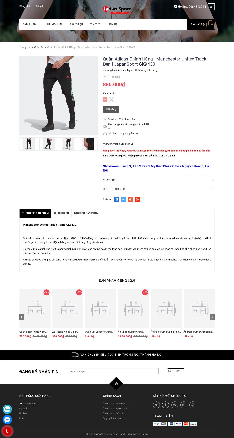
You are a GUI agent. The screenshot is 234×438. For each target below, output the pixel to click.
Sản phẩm (30, 24)
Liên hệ (112, 24)
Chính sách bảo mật (114, 403)
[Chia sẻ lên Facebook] (116, 199)
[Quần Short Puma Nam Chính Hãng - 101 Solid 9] (35, 308)
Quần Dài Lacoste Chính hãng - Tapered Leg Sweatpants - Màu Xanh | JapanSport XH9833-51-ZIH (99, 331)
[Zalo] (7, 409)
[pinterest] (174, 405)
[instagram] (183, 405)
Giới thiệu (76, 24)
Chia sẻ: (107, 199)
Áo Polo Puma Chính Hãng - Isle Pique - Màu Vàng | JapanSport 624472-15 (166, 331)
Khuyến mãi (54, 24)
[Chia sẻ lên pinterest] (130, 199)
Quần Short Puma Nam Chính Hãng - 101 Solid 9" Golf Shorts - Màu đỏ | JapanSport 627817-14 (33, 331)
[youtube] (192, 405)
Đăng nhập (25, 6)
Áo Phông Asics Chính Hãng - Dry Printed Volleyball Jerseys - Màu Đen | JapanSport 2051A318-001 (66, 331)
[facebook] (165, 405)
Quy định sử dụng (112, 418)
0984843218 (197, 6)
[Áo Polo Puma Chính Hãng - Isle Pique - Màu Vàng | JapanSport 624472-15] (166, 308)
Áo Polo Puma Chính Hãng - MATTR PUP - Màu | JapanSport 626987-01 (198, 331)
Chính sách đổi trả (113, 413)
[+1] (137, 199)
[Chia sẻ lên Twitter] (123, 199)
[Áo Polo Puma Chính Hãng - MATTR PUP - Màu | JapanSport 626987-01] (199, 308)
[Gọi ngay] (7, 431)
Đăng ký (40, 6)
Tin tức (95, 24)
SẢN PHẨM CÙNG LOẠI (117, 281)
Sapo (145, 434)
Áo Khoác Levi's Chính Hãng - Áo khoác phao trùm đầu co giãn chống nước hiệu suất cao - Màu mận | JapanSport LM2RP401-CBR (133, 331)
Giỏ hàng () (198, 24)
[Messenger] (7, 419)
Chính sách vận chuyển (115, 408)
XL (111, 99)
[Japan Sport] (117, 9)
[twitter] (156, 405)
